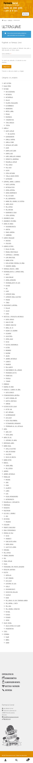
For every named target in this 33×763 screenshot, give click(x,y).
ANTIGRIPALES (9, 97)
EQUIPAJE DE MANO (9, 387)
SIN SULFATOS (11, 134)
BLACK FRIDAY (7, 86)
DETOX (7, 342)
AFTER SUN (9, 409)
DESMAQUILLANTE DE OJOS (13, 283)
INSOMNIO (8, 353)
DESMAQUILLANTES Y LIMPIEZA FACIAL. (14, 272)
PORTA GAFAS (9, 435)
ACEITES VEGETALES (11, 401)
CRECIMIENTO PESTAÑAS (10, 221)
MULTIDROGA (7, 510)
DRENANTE (8, 539)
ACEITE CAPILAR (10, 131)
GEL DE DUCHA (10, 196)
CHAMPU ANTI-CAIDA (11, 151)
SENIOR (7, 643)
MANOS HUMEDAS (10, 232)
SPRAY (7, 314)
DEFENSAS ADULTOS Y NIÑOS (11, 269)
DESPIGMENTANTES (11, 226)
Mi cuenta (5, 760)
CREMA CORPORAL (10, 190)
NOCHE (7, 598)
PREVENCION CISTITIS (11, 373)
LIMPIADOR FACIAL (10, 294)
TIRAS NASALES (10, 122)
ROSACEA (8, 617)
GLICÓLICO (8, 595)
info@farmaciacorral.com (11, 717)
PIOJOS (5, 564)
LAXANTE (8, 361)
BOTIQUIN (6, 89)
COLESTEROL (9, 336)
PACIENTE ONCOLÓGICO (9, 527)
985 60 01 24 (7, 719)
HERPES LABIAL (10, 111)
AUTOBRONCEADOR (10, 415)
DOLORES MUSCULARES (12, 103)
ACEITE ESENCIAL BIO (11, 398)
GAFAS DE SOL (8, 437)
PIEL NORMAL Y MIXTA (12, 603)
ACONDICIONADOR (10, 137)
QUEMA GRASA (9, 544)
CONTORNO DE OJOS (11, 583)
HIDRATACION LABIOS (9, 443)
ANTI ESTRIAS (7, 83)
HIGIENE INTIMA (9, 260)
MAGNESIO (8, 364)
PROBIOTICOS (9, 375)
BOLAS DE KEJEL (10, 249)
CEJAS (7, 485)
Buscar (16, 760)
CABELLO (10, 20)
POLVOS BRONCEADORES (12, 496)
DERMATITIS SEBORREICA (12, 159)
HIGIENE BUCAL (7, 446)
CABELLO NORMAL (10, 139)
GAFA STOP (9, 432)
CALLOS (8, 100)
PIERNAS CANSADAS (9, 555)
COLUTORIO (8, 454)
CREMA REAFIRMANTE (11, 193)
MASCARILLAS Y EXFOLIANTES (11, 502)
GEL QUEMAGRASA (10, 198)
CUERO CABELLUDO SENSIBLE (13, 156)
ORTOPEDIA (6, 519)
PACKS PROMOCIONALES (10, 530)
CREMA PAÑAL (9, 465)
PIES (5, 558)
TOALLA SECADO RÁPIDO (12, 176)
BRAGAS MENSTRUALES (12, 252)
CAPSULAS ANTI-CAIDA (11, 145)
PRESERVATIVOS (10, 629)
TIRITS (5, 631)
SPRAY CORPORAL (10, 215)
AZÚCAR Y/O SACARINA (11, 331)
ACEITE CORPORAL (10, 184)
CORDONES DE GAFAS (11, 440)
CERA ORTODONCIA (10, 451)
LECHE (7, 291)
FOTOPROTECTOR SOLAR (10, 406)
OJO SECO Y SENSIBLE (9, 513)
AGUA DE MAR (9, 322)
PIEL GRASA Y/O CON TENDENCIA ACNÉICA (17, 600)
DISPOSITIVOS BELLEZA (12, 592)
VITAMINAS (6, 634)
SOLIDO (7, 170)
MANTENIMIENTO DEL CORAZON (14, 370)
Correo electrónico (6, 54)
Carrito (25, 759)
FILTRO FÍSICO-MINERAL (11, 420)
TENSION (8, 381)
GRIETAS (8, 229)
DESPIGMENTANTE (10, 589)
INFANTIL (6, 463)
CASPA (7, 148)
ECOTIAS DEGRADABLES (12, 345)
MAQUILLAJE (7, 477)
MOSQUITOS (7, 508)
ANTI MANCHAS (9, 578)
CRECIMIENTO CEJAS (9, 218)
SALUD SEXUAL (8, 623)
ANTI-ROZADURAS (10, 92)
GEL (7, 288)
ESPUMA (8, 286)
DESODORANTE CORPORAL (10, 305)
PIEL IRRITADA (9, 210)
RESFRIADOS (9, 117)
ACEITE (7, 274)
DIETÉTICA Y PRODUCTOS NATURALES (14, 316)
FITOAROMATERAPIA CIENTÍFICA (11, 395)
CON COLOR (9, 418)
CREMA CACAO (9, 339)
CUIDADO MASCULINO (9, 238)
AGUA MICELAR (9, 277)
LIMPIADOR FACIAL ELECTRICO (13, 297)
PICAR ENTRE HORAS (11, 541)
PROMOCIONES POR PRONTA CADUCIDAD (14, 567)
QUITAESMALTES (10, 499)
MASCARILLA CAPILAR (11, 162)
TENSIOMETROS (10, 120)
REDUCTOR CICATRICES (9, 569)
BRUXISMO (8, 522)
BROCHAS (8, 480)
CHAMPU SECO (9, 153)
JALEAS (8, 356)
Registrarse (7, 66)
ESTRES (8, 347)
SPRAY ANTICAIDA (10, 173)
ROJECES (8, 614)
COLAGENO (8, 333)
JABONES (6, 471)
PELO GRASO (9, 165)
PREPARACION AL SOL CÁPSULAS (14, 426)
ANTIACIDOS (9, 94)
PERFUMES (6, 550)
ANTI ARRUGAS (10, 412)
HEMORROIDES (9, 108)
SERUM (7, 620)
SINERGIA (8, 404)
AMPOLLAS (8, 575)
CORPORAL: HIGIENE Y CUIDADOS (12, 182)
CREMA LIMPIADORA (11, 280)
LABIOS (7, 491)
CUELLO (8, 586)
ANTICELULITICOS (10, 187)
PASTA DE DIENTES (11, 457)
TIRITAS (8, 125)
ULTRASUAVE (9, 179)
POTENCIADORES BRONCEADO (13, 423)
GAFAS (5, 429)
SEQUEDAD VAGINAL (11, 266)
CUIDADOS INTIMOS (8, 246)
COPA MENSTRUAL (10, 257)
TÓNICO (7, 302)
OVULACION (6, 524)
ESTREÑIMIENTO (10, 106)
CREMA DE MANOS (8, 224)
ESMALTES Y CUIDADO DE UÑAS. (12, 390)
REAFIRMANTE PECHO (11, 212)
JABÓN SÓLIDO (9, 204)
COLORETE (8, 488)
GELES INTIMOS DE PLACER (13, 626)
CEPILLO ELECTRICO (11, 449)
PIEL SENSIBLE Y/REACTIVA (13, 609)
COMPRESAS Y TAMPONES (12, 255)
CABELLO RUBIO (10, 142)
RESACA (8, 114)
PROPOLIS (8, 378)
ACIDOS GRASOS (10, 319)
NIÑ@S (7, 640)
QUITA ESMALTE (10, 392)
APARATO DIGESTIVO (11, 325)
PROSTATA (8, 243)
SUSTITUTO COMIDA (11, 547)
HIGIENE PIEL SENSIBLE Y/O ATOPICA (15, 201)
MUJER (7, 637)
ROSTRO (6, 572)
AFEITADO (8, 241)
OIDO (7, 516)
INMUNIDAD (8, 350)
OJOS (7, 494)
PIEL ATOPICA (9, 207)
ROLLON (8, 308)
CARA (7, 482)
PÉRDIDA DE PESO (8, 533)
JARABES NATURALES (11, 359)
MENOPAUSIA (7, 505)
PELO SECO (9, 167)
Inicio (5, 20)
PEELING (8, 300)
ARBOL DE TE (9, 328)
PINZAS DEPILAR (8, 561)
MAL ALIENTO (9, 367)
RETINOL (8, 612)
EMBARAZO (6, 384)
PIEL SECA (8, 606)
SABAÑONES (9, 235)
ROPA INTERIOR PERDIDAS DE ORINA (15, 263)
